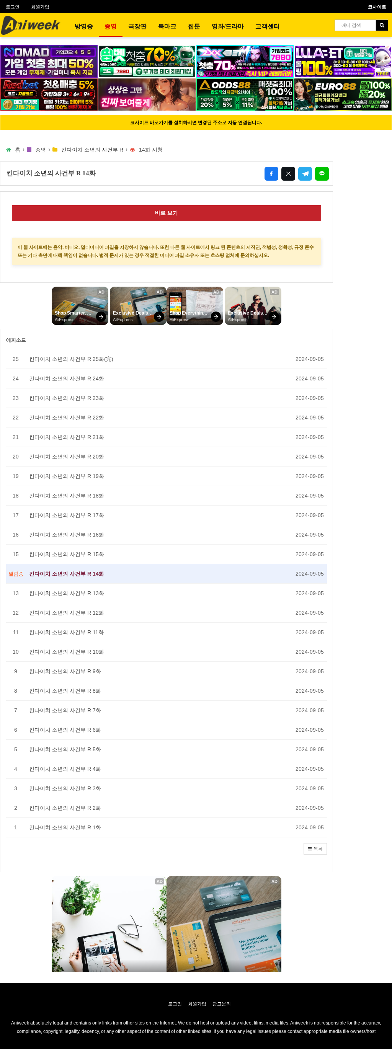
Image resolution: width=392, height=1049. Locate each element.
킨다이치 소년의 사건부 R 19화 (66, 476)
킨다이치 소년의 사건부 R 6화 (65, 730)
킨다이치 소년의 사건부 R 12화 (66, 613)
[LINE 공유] (322, 174)
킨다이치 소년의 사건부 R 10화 (66, 652)
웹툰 (194, 26)
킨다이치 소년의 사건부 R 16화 (66, 535)
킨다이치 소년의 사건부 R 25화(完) (71, 359)
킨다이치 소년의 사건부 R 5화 (65, 749)
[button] (315, 849)
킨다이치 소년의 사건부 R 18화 (66, 496)
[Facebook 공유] (271, 174)
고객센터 (267, 26)
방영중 (84, 26)
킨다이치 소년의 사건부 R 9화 (65, 671)
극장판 (137, 26)
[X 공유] (288, 174)
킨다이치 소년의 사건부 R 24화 (66, 378)
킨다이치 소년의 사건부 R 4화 (65, 769)
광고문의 (221, 1004)
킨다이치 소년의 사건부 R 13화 (66, 593)
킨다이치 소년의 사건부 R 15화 (66, 554)
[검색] (382, 25)
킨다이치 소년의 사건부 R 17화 (66, 515)
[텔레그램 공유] (305, 174)
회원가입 (40, 7)
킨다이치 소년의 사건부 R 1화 (65, 827)
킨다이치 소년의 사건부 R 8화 (65, 691)
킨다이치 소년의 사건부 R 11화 (66, 632)
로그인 (13, 7)
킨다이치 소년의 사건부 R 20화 (66, 457)
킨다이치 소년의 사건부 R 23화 (66, 398)
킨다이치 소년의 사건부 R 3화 (65, 788)
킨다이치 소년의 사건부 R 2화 (65, 808)
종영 (111, 26)
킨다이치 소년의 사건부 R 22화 (66, 417)
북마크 (167, 26)
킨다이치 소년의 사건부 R (92, 150)
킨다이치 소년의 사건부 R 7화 (65, 710)
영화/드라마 (228, 26)
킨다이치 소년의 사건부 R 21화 (66, 437)
